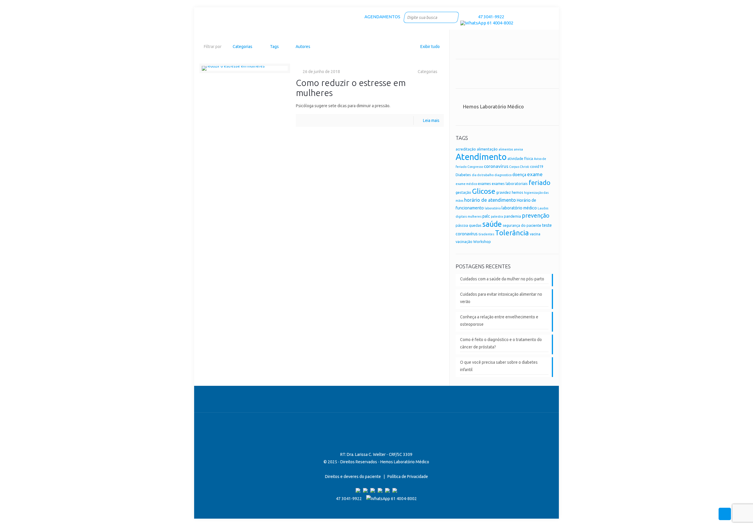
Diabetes (463, 175)
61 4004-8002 (499, 22)
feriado (539, 182)
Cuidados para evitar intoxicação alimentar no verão (501, 298)
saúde (492, 224)
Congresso (475, 166)
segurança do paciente (522, 225)
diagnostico (503, 175)
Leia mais (431, 120)
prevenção (535, 215)
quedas (475, 225)
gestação (463, 192)
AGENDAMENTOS (382, 16)
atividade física (520, 158)
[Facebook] (463, 16)
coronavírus (496, 166)
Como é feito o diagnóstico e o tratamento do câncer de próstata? (501, 343)
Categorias (242, 46)
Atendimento (481, 157)
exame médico (466, 184)
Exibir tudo (430, 46)
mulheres (475, 216)
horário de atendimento (490, 200)
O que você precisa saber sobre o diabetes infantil (499, 366)
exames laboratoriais (510, 183)
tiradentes (486, 234)
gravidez (503, 192)
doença (519, 174)
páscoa (462, 225)
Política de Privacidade (407, 476)
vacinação (464, 241)
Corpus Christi (519, 166)
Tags (274, 46)
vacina (535, 234)
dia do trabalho (483, 175)
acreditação (466, 149)
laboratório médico (519, 208)
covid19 (536, 166)
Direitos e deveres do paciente (353, 476)
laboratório (493, 208)
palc (486, 216)
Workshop (482, 241)
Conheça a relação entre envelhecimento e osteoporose (499, 321)
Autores (303, 46)
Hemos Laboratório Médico (493, 106)
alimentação (487, 149)
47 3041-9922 (490, 16)
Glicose (483, 191)
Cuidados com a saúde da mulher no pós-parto (502, 279)
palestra (497, 216)
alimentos (506, 149)
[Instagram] (471, 16)
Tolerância (512, 233)
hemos (517, 192)
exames (484, 183)
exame (535, 174)
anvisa (518, 149)
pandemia (512, 216)
